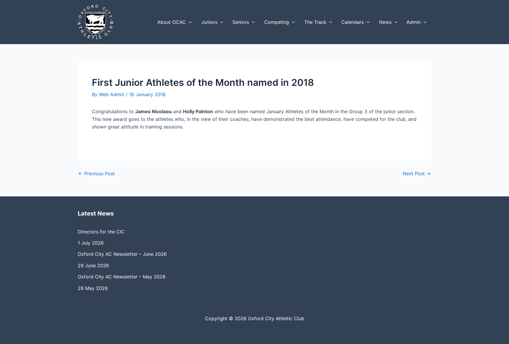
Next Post (417, 173)
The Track (315, 22)
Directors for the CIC (101, 232)
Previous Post (96, 173)
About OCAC (171, 22)
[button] (189, 22)
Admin (413, 22)
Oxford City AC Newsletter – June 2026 (122, 254)
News (385, 22)
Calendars (352, 22)
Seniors (240, 22)
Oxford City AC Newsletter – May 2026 (122, 277)
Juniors (209, 22)
